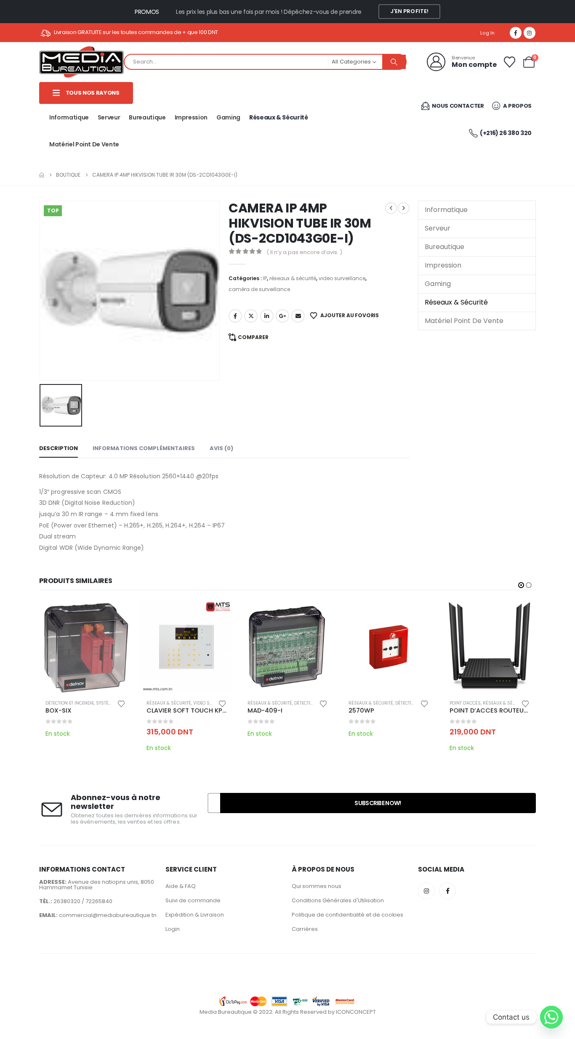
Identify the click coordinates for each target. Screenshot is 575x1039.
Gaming (228, 117)
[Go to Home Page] (41, 175)
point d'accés (465, 703)
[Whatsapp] (551, 1017)
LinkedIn (267, 316)
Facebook (235, 316)
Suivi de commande (193, 900)
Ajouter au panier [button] (218, 614)
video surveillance (342, 278)
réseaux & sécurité (278, 117)
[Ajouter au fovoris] (121, 703)
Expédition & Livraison (194, 915)
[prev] (391, 208)
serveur (109, 117)
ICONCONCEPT (356, 1012)
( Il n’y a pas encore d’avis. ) (304, 252)
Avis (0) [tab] (221, 448)
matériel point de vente (84, 144)
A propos (517, 106)
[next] (404, 208)
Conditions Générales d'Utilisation (338, 900)
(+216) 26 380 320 (506, 133)
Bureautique (147, 117)
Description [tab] (58, 448)
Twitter (251, 316)
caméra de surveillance (259, 289)
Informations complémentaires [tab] (144, 448)
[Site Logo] (81, 62)
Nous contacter (457, 106)
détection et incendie (69, 703)
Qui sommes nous (316, 886)
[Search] (394, 62)
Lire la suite (117, 614)
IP (265, 278)
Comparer (253, 337)
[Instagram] (529, 33)
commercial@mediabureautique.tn (108, 915)
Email (298, 316)
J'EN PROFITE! (409, 11)
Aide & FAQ (180, 886)
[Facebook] (516, 33)
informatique (69, 117)
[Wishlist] (509, 62)
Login (172, 929)
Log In (487, 32)
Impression (191, 117)
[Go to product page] (85, 647)
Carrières (305, 929)
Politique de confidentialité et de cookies (347, 915)
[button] (521, 585)
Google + (282, 316)
